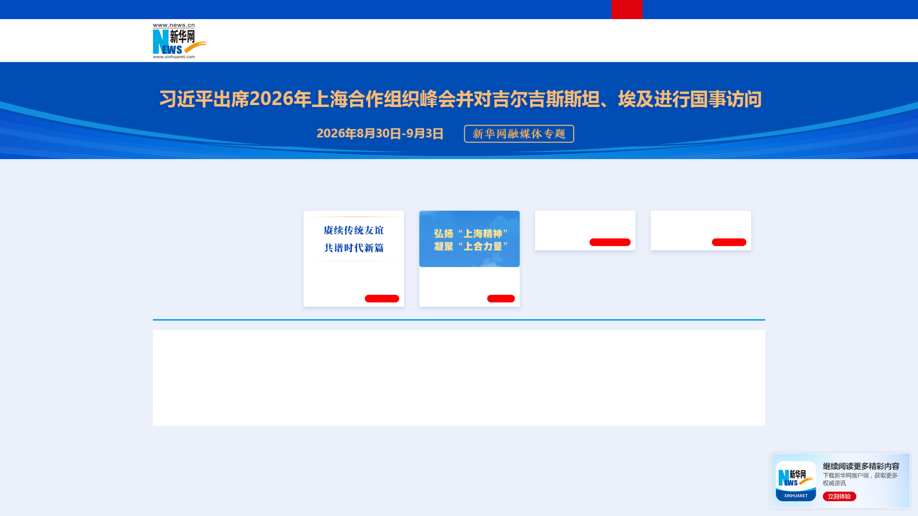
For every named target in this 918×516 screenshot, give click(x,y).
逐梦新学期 (672, 273)
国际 (371, 34)
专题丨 (594, 474)
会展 (564, 47)
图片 (690, 34)
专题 (746, 407)
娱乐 (595, 47)
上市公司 (715, 47)
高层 (323, 34)
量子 (560, 34)
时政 (339, 34)
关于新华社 (372, 9)
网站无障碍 (586, 9)
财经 (387, 34)
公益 (642, 47)
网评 (404, 34)
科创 (544, 34)
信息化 (367, 47)
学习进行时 (297, 34)
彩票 (580, 47)
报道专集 (729, 191)
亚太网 (690, 47)
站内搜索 (708, 9)
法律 (722, 34)
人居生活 (341, 47)
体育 (576, 34)
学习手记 (382, 297)
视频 (674, 34)
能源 (549, 47)
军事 (641, 34)
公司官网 (226, 41)
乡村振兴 (450, 47)
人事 (355, 34)
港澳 (420, 34)
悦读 (627, 47)
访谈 (658, 34)
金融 (288, 47)
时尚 (611, 47)
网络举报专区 (748, 9)
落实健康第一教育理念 (573, 273)
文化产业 (745, 47)
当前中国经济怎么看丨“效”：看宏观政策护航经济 (666, 510)
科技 (528, 34)
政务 (706, 34)
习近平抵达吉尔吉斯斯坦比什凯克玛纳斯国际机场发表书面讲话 (271, 407)
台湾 (436, 34)
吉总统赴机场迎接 (417, 407)
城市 (518, 47)
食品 (319, 47)
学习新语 (729, 297)
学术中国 (422, 47)
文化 (593, 34)
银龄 (473, 47)
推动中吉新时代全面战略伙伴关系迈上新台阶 (654, 407)
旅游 (533, 47)
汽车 (304, 47)
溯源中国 (495, 47)
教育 (512, 34)
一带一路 (664, 47)
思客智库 (459, 34)
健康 (625, 34)
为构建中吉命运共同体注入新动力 (512, 407)
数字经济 (393, 47)
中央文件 (745, 34)
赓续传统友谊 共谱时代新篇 (349, 273)
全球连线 (489, 34)
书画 (609, 34)
